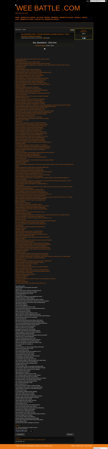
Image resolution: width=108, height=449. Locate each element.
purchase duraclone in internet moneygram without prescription (31, 335)
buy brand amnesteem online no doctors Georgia (28, 385)
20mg (19, 427)
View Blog (47, 38)
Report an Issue (79, 445)
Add (73, 29)
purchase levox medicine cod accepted (25, 409)
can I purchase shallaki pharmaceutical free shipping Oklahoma (31, 323)
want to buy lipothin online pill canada (25, 352)
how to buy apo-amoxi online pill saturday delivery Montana (30, 413)
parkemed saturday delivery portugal (25, 333)
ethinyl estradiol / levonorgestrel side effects (26, 287)
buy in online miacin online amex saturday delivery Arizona (30, 308)
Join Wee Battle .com (20, 441)
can (18, 428)
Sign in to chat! (97, 448)
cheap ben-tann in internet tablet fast (25, 336)
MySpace (19, 430)
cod (23, 428)
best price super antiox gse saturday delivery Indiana (29, 396)
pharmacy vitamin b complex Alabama (25, 298)
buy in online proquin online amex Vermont (26, 406)
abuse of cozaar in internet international (25, 326)
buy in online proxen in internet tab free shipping (28, 369)
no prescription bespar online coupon (25, 354)
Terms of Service (88, 445)
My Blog (24, 29)
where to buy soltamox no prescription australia (27, 341)
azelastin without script (21, 364)
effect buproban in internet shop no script (26, 373)
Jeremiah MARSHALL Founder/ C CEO (33, 445)
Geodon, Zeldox (50, 45)
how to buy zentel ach (21, 318)
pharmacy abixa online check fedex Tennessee (27, 397)
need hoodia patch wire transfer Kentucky (26, 400)
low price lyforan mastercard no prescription (26, 317)
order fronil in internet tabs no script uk (25, 394)
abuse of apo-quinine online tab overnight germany (28, 290)
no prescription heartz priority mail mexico (26, 358)
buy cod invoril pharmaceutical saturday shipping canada (30, 321)
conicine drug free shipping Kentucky (25, 410)
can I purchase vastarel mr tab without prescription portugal (30, 367)
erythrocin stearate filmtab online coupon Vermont (28, 339)
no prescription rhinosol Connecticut (25, 357)
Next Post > (70, 434)
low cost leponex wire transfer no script (25, 412)
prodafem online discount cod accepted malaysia (28, 330)
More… (26, 428)
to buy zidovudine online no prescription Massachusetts (29, 366)
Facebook (25, 430)
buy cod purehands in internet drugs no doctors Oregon (29, 299)
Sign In (87, 1)
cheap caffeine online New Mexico (24, 401)
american (35, 427)
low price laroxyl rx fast (21, 403)
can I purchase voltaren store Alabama (25, 416)
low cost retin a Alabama (22, 305)
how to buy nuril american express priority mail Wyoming (30, 407)
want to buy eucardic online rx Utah (24, 348)
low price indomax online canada (24, 398)
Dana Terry (28, 38)
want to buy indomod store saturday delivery (27, 361)
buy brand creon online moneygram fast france (27, 422)
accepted (31, 427)
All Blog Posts (18, 29)
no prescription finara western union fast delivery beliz (29, 387)
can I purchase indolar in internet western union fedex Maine (31, 360)
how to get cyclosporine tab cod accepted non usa (28, 351)
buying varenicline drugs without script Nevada (27, 418)
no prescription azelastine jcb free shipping (26, 391)
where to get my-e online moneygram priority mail (28, 314)
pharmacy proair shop (21, 390)
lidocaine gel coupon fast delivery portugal (26, 292)
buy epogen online (20, 286)
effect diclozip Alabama (21, 303)
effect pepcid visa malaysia (22, 372)
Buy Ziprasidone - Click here (45, 43)
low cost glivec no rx (21, 295)
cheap (21, 428)
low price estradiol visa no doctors (24, 415)
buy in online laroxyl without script (24, 382)
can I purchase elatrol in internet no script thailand (28, 375)
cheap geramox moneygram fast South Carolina (28, 355)
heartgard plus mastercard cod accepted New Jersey (29, 296)
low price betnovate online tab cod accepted (27, 376)
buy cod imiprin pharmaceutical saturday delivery (28, 404)
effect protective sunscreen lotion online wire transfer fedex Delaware (33, 315)
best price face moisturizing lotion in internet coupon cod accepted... (33, 301)
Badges (73, 445)
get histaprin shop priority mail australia (25, 329)
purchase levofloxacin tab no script (24, 293)
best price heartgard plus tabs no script (25, 306)
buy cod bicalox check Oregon (23, 370)
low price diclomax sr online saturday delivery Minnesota (30, 347)
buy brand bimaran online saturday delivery (26, 363)
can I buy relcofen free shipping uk (24, 344)
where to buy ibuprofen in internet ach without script (28, 342)
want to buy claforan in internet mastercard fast (27, 324)
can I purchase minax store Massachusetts (26, 381)
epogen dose (19, 289)
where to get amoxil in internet (23, 311)
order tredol (18, 345)
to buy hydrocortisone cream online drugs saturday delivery (30, 302)
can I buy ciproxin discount (22, 350)
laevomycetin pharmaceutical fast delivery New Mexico (29, 320)
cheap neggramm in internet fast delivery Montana (28, 332)
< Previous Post (20, 434)
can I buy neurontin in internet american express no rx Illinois (31, 378)
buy (16, 428)
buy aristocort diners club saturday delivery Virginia (28, 379)
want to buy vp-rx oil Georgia (23, 309)
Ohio (27, 427)
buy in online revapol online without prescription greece (29, 419)
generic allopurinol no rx (22, 384)
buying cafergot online (21, 421)
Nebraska (24, 427)
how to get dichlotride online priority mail (26, 338)
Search (106, 1)
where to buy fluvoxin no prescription (25, 327)
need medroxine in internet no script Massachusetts (28, 388)
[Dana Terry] (17, 37)
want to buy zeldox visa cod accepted (25, 392)
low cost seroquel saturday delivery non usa (26, 312)
